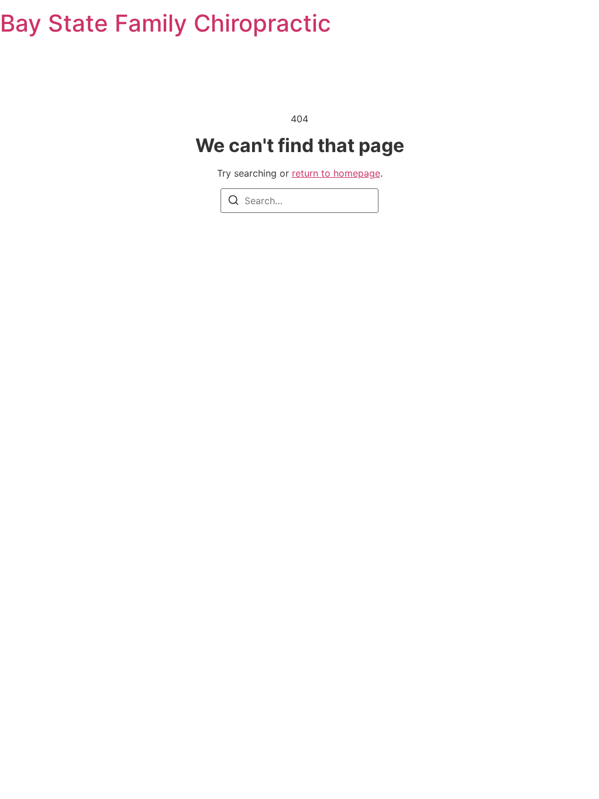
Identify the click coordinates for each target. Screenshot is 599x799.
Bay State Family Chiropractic (165, 23)
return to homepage (336, 173)
